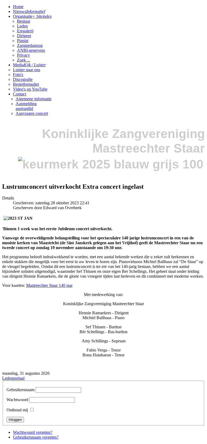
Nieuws (29, 11)
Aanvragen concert (32, 113)
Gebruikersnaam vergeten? (35, 437)
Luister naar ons (26, 69)
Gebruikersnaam (20, 389)
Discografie (23, 79)
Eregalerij (25, 31)
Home (18, 6)
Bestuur (23, 21)
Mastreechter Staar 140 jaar (49, 285)
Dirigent (24, 35)
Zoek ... (23, 60)
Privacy (23, 55)
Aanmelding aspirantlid (26, 106)
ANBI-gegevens (31, 50)
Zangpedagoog (30, 45)
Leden (22, 26)
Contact (19, 94)
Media (29, 65)
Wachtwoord (17, 399)
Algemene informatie (33, 99)
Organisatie (32, 16)
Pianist (22, 40)
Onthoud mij (17, 410)
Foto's (18, 74)
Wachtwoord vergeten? (32, 432)
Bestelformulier (26, 84)
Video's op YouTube (30, 89)
